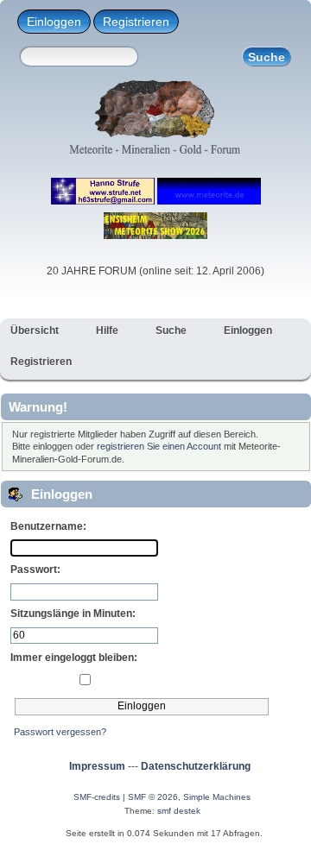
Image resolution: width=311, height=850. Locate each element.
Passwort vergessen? (60, 732)
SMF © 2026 (153, 797)
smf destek (178, 810)
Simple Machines (217, 797)
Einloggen (54, 21)
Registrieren (136, 21)
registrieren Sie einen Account (159, 446)
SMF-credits (96, 797)
